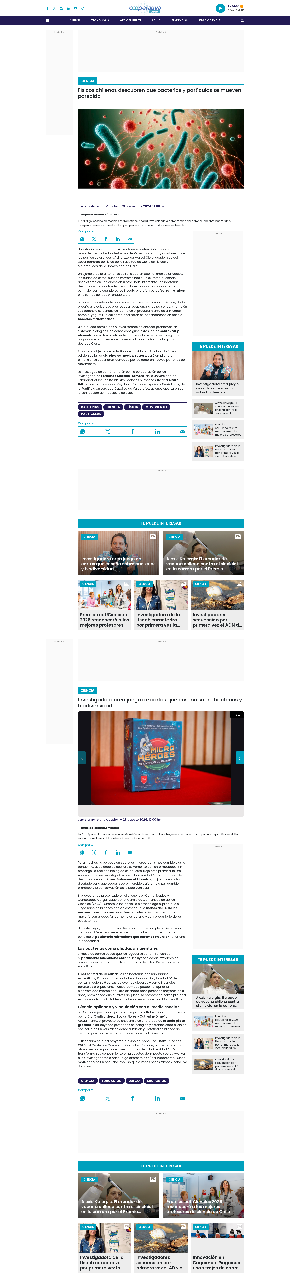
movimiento (156, 407)
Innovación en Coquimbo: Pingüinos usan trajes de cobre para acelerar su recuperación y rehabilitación (216, 1263)
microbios (156, 1081)
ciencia (113, 407)
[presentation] (82, 757)
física (132, 407)
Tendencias (179, 20)
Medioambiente (130, 20)
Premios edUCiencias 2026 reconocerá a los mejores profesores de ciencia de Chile (228, 429)
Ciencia (75, 20)
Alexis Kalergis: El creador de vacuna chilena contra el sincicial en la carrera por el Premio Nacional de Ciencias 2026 (228, 408)
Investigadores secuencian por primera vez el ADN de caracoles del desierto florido (217, 620)
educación (112, 1081)
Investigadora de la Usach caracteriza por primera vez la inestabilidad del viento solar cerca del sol (227, 451)
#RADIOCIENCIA (209, 20)
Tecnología (100, 20)
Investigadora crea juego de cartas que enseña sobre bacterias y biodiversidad (217, 388)
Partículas (91, 414)
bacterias (90, 407)
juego (134, 1081)
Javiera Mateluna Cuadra (98, 206)
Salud (156, 20)
